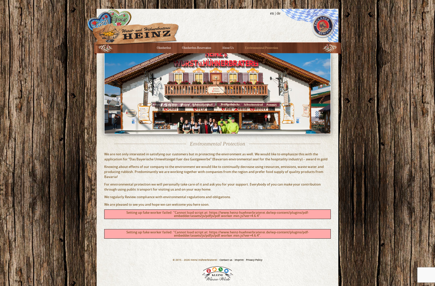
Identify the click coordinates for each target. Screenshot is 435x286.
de (278, 13)
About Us (228, 48)
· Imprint (238, 260)
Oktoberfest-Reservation (196, 48)
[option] (217, 93)
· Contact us (225, 260)
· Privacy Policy (253, 260)
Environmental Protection (261, 48)
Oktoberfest (164, 48)
